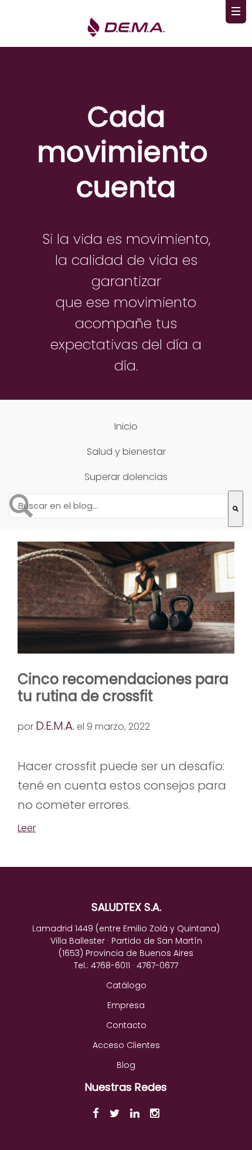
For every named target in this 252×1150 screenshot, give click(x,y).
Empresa (126, 1005)
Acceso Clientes (126, 1045)
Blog (126, 1065)
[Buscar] (235, 509)
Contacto (126, 1025)
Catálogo (126, 985)
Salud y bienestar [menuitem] (126, 451)
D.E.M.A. (55, 725)
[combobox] (118, 506)
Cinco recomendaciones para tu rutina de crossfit (123, 687)
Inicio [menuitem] (126, 426)
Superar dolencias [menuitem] (126, 477)
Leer (27, 828)
